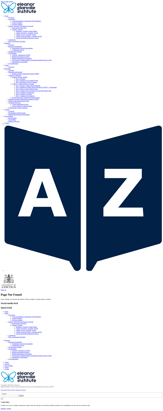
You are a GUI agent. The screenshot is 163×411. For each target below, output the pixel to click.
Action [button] (7, 65)
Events (7, 367)
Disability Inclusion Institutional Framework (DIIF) (23, 99)
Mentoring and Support (15, 72)
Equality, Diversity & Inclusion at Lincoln (20, 26)
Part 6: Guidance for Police (24, 94)
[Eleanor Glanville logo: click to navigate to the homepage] (19, 13)
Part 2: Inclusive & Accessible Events (27, 80)
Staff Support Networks (19, 28)
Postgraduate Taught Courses (17, 113)
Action (7, 362)
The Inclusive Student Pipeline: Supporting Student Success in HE (32, 60)
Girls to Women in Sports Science (22, 106)
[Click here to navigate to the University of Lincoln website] (9, 288)
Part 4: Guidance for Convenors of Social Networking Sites (33, 91)
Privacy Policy (11, 390)
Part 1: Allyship (20, 79)
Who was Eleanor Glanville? (16, 41)
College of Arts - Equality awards (26, 34)
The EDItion (12, 119)
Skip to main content (7, 1)
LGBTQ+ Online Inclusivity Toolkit (23, 84)
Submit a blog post (13, 121)
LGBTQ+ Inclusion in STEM (21, 55)
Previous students (17, 24)
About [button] (6, 16)
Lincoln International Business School (27, 38)
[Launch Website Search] (5, 125)
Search (4, 394)
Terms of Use (4, 390)
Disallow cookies (6, 408)
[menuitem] (83, 28)
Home (6, 311)
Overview (11, 17)
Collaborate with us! (18, 50)
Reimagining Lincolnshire (20, 62)
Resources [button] (8, 68)
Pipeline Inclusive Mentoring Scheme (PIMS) (25, 74)
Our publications (13, 63)
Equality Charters (17, 29)
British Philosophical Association (22, 58)
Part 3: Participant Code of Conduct (26, 82)
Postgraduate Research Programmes (19, 114)
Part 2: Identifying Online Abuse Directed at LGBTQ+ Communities (36, 87)
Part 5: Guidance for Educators (25, 92)
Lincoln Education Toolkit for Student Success (26, 97)
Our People (11, 19)
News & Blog (12, 118)
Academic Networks (14, 102)
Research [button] (7, 43)
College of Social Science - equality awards (29, 36)
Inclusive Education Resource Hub (18, 101)
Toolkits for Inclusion (14, 75)
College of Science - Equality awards (27, 33)
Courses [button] (7, 109)
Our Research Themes (15, 51)
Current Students (17, 23)
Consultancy (12, 40)
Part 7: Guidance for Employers (25, 96)
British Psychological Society (21, 57)
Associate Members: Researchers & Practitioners (26, 21)
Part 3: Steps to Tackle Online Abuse (27, 89)
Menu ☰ (3, 290)
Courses (7, 364)
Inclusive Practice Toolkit (19, 77)
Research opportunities (15, 46)
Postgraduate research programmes (22, 48)
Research (7, 340)
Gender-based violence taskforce (18, 108)
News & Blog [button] (9, 116)
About (6, 313)
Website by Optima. (21, 390)
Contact (7, 123)
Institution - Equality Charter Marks (26, 31)
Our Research (12, 53)
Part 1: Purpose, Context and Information (28, 85)
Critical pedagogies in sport (20, 104)
